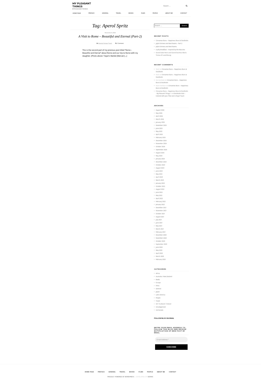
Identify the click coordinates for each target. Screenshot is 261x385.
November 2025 (161, 125)
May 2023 (159, 174)
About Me (169, 13)
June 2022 (159, 192)
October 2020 (160, 241)
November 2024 (161, 143)
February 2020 (161, 259)
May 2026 (159, 113)
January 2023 (160, 183)
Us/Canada (159, 310)
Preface (91, 13)
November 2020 (161, 238)
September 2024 (161, 150)
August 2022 (160, 189)
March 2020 (160, 256)
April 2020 (159, 253)
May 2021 (159, 226)
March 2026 (160, 119)
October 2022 (160, 186)
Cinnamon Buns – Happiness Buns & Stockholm (172, 40)
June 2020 (159, 247)
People (155, 13)
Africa (158, 273)
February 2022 (161, 201)
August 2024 (160, 153)
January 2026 (160, 122)
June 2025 (159, 128)
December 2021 (161, 207)
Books (131, 13)
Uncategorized (161, 307)
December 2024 (161, 140)
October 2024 (160, 146)
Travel (118, 13)
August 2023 (160, 168)
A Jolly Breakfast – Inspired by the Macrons (170, 50)
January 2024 (160, 159)
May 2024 (159, 156)
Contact (183, 13)
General (105, 13)
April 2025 (159, 134)
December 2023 (161, 162)
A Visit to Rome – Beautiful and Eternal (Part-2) (110, 36)
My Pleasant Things (81, 5)
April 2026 (159, 116)
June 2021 (159, 223)
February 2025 (161, 137)
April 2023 (159, 177)
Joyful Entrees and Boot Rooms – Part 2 (169, 43)
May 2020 (159, 250)
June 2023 (159, 171)
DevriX (150, 377)
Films (143, 13)
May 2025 (159, 131)
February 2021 (161, 232)
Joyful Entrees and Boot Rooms (166, 46)
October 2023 (160, 165)
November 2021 (161, 211)
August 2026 (160, 110)
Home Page (77, 13)
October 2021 (160, 214)
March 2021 (160, 229)
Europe (106, 43)
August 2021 (160, 217)
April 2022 (159, 198)
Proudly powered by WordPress (121, 377)
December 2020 (161, 235)
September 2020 (161, 244)
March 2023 (160, 180)
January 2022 (160, 204)
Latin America (160, 295)
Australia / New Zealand (164, 276)
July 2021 (159, 220)
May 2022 (159, 195)
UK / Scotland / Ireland (163, 304)
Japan (158, 292)
